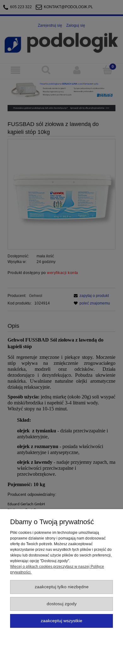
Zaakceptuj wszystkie (61, 620)
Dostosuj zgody (62, 603)
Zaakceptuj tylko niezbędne (62, 586)
